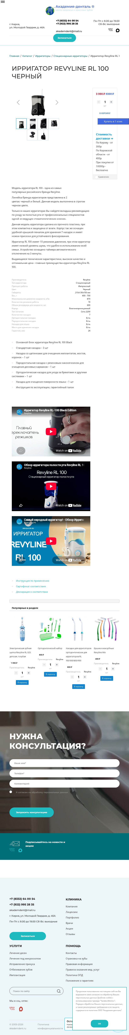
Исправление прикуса (22, 964)
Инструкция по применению (32, 580)
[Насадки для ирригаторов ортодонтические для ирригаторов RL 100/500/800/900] (78, 629)
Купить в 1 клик (113, 121)
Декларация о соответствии (32, 591)
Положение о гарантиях (79, 980)
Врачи (69, 923)
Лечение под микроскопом (25, 958)
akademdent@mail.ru (69, 31)
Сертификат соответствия (31, 586)
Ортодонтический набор (50, 648)
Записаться (65, 37)
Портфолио (72, 917)
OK (99, 1023)
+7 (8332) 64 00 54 (67, 20)
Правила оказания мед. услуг (82, 969)
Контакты (71, 953)
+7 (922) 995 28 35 (67, 23)
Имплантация (17, 975)
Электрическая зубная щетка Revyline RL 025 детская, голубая (20, 652)
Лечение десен (18, 953)
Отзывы (70, 934)
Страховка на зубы (76, 958)
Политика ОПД (74, 975)
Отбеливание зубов (20, 969)
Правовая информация (79, 964)
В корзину (22, 682)
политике (93, 1010)
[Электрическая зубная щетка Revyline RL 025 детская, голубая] (22, 629)
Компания (71, 906)
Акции (69, 928)
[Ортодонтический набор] (50, 629)
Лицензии (72, 911)
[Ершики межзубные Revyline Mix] (106, 629)
